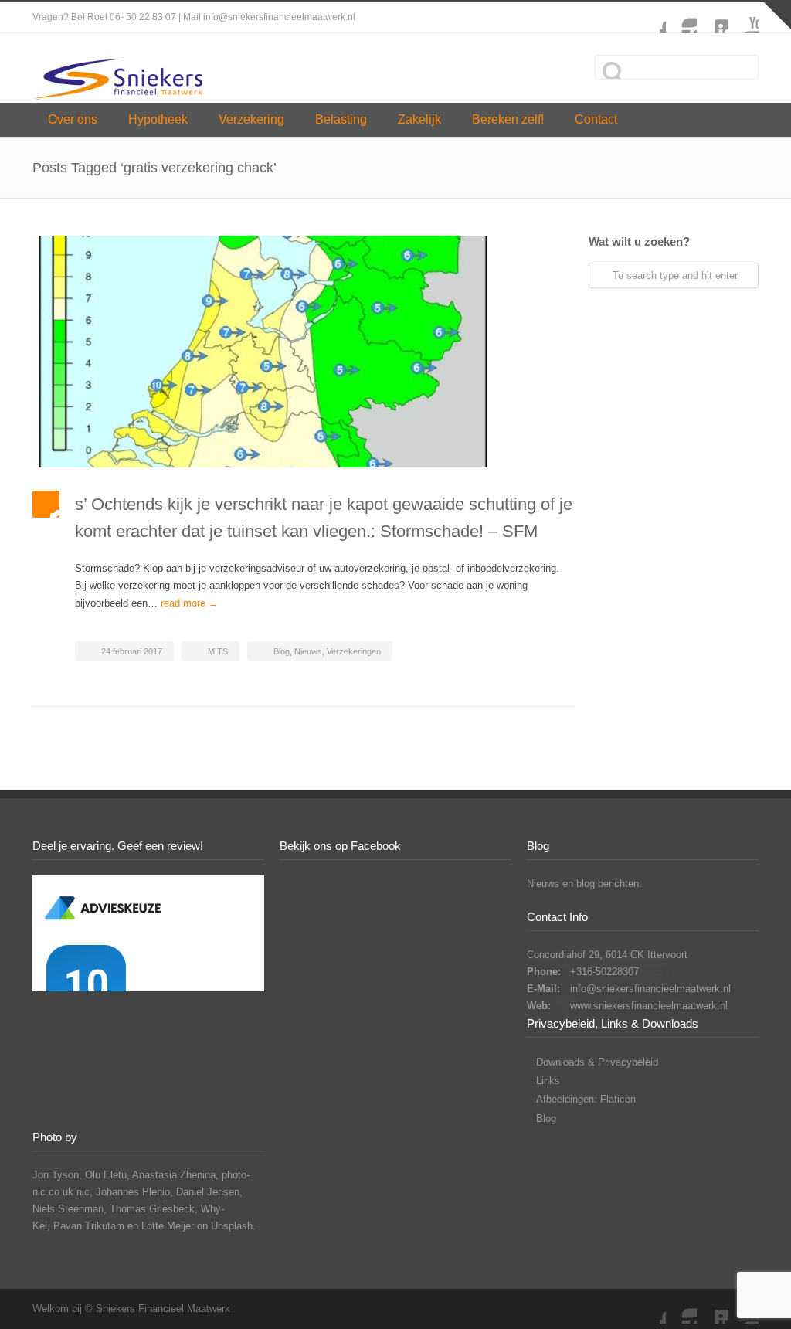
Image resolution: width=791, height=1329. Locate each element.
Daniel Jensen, (209, 1192)
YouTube (743, 17)
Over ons (72, 119)
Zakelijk (419, 119)
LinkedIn (712, 17)
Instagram (681, 17)
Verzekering (251, 119)
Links (548, 1080)
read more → (190, 603)
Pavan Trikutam (88, 1226)
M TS (218, 651)
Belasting (341, 119)
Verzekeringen (354, 651)
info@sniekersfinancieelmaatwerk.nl (650, 988)
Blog (281, 651)
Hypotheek (158, 119)
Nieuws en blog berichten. (584, 883)
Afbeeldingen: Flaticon (586, 1099)
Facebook (650, 17)
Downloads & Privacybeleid (597, 1062)
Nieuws (308, 651)
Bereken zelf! (508, 119)
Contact (596, 119)
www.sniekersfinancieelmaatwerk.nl (649, 1005)
